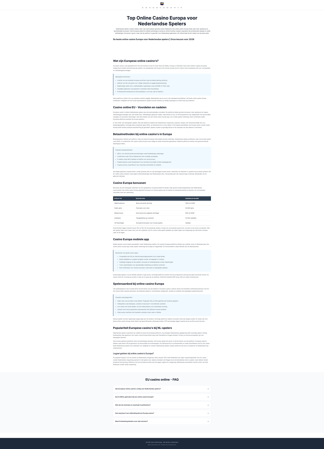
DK (157, 7)
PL (181, 7)
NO (167, 7)
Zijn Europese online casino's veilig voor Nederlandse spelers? (138, 389)
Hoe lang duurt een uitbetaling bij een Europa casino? (134, 413)
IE (160, 7)
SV (150, 7)
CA (164, 7)
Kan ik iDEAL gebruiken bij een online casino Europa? (134, 397)
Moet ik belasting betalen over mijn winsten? (131, 421)
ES (153, 7)
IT (178, 7)
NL (143, 7)
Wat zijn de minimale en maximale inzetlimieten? (133, 405)
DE (146, 7)
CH (171, 7)
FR (175, 7)
